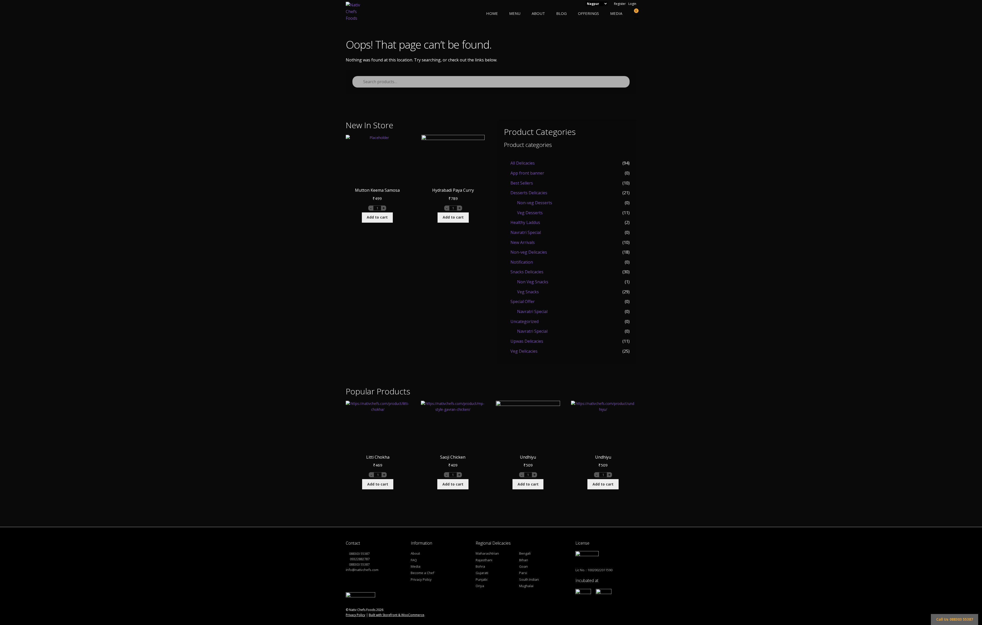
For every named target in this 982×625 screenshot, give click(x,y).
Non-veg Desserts (534, 203)
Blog (561, 13)
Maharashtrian (487, 553)
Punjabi (481, 579)
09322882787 (359, 559)
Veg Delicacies (524, 351)
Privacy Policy (421, 579)
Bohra (480, 566)
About (538, 13)
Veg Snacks (528, 292)
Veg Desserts (530, 212)
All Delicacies (522, 163)
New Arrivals (522, 242)
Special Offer (522, 301)
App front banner (527, 173)
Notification (521, 262)
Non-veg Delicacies (528, 252)
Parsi (523, 572)
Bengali (525, 553)
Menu (514, 13)
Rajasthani (484, 560)
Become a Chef (422, 572)
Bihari (523, 560)
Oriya (480, 586)
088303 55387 (359, 553)
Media (616, 13)
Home (492, 13)
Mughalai (526, 586)
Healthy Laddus (525, 222)
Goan (523, 566)
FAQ (414, 560)
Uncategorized (524, 321)
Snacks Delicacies (526, 272)
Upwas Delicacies (526, 341)
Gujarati (482, 572)
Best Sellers (521, 183)
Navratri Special (525, 232)
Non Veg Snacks (532, 282)
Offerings (588, 13)
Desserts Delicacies (528, 193)
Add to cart (377, 217)
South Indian (529, 579)
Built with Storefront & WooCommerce (396, 615)
